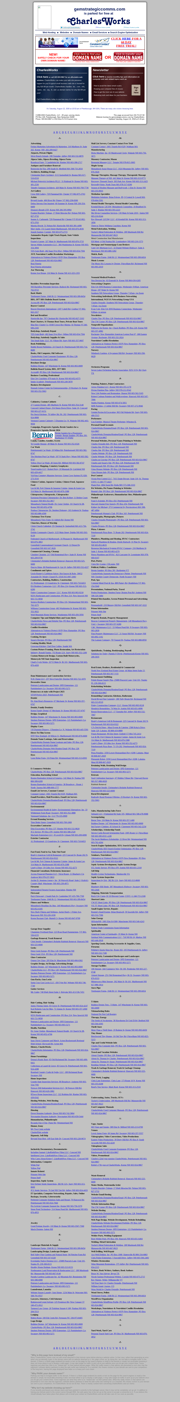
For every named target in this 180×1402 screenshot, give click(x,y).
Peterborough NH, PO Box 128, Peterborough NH (112, 466)
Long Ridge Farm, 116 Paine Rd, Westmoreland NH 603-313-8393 (59, 758)
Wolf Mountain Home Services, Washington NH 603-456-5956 (57, 615)
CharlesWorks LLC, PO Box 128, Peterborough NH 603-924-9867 (59, 970)
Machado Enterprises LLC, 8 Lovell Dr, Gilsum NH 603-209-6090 (59, 835)
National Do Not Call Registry (104, 1014)
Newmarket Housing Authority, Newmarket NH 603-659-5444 (57, 1116)
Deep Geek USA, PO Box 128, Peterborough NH (52, 954)
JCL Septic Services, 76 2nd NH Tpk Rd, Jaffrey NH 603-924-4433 (59, 1190)
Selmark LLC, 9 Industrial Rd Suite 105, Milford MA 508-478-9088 (119, 814)
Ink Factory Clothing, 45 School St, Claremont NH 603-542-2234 (118, 826)
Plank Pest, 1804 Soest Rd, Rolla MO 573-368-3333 (113, 485)
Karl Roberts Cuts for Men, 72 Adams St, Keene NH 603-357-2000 (59, 1009)
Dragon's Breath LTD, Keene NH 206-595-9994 (51, 210)
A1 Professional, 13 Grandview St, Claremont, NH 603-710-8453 (58, 583)
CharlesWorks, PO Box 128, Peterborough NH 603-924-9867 (56, 772)
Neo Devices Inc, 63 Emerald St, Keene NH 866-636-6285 (116, 280)
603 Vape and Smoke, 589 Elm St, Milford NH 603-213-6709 (117, 1127)
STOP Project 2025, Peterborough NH (47, 695)
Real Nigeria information (41, 267)
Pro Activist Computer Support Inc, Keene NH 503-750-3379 (56, 1206)
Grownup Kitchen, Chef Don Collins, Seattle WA (51, 646)
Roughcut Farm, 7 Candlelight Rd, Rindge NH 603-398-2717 (56, 162)
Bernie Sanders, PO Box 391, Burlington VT (110, 570)
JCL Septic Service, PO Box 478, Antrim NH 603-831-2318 (116, 868)
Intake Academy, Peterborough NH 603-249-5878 (51, 382)
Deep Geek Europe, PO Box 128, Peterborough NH (52, 951)
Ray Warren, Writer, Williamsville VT (107, 1280)
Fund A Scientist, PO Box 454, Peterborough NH (111, 501)
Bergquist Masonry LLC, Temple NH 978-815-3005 (113, 162)
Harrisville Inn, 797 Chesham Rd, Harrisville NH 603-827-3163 (57, 318)
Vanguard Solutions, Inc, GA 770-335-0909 (49, 816)
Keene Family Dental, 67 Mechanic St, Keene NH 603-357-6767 (58, 710)
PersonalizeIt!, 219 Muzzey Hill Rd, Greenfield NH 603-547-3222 (119, 605)
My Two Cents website (40, 1129)
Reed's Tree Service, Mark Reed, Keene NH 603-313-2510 (116, 1087)
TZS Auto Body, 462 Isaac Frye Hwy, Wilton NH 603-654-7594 (58, 251)
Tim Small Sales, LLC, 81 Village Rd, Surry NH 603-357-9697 (57, 340)
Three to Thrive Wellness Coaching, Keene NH (111, 226)
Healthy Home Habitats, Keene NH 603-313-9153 (52, 1267)
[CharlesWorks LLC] (44, 28)
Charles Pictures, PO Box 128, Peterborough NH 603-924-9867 (118, 526)
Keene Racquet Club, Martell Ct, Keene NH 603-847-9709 (55, 918)
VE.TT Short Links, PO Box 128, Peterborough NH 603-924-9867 (119, 906)
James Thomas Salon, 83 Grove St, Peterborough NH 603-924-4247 (59, 1006)
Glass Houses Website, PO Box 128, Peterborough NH (114, 469)
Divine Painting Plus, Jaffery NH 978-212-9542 (111, 390)
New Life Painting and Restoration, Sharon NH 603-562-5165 (117, 393)
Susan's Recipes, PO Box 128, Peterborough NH (51, 640)
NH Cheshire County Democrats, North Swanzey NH (113, 577)
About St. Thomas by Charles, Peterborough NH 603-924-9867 (117, 1058)
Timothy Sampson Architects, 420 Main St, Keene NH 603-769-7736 (60, 188)
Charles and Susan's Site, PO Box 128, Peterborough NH (115, 463)
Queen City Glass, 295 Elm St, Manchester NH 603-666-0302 (57, 960)
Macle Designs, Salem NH (42, 1229)
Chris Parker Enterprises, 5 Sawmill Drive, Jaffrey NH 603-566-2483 (120, 1258)
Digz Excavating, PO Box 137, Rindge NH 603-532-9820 (55, 829)
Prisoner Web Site (38, 1174)
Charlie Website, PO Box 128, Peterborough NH (111, 456)
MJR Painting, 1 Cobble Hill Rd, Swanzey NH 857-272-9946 (117, 406)
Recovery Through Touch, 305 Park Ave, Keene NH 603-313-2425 (119, 181)
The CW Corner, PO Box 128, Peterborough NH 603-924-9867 (118, 321)
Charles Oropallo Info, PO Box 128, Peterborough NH (114, 444)
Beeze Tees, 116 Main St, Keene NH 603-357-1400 (112, 820)
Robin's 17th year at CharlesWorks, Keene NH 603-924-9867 (117, 1165)
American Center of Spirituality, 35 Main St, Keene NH (114, 934)
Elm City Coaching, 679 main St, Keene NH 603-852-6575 (55, 378)
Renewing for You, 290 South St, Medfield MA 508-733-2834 (57, 169)
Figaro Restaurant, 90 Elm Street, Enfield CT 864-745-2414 (116, 734)
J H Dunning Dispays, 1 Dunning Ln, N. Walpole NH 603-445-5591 (59, 729)
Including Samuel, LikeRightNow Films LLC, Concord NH (56, 1152)
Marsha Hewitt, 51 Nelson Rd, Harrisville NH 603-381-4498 (56, 226)
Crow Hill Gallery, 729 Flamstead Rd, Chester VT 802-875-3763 (58, 194)
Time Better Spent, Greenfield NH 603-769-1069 (51, 822)
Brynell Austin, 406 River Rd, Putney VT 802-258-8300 (54, 200)
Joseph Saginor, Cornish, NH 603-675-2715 (49, 232)
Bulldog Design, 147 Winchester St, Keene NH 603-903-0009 (57, 366)
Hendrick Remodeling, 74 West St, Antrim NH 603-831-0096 (117, 708)
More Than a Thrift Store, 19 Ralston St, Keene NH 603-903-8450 (119, 1030)
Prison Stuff (36, 1178)
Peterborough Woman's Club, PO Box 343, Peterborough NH (117, 513)
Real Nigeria (36, 264)
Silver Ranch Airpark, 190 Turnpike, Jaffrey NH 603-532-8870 (57, 156)
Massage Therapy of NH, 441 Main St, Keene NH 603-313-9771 (118, 178)
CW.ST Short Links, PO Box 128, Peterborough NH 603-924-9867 (119, 902)
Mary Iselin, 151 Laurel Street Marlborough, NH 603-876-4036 (57, 229)
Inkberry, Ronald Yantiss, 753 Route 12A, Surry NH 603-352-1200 (59, 653)
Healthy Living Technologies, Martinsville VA (110, 874)
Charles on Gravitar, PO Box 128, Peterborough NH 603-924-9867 (119, 460)
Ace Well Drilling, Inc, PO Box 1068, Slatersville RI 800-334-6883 (119, 1254)
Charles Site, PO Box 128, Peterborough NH (110, 447)
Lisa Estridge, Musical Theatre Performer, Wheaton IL (113, 422)
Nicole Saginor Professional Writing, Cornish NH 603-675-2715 (118, 1277)
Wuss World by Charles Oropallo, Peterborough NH (113, 1289)
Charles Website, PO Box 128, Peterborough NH (111, 453)
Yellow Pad (35, 1168)
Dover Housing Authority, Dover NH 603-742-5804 (52, 1113)
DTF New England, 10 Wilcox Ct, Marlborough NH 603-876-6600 (59, 736)
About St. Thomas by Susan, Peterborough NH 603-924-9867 (117, 1062)
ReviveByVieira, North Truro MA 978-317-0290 (111, 184)
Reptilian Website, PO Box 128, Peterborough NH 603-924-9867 (118, 1065)
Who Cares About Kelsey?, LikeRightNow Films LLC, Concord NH (59, 1159)
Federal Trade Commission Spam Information (110, 928)
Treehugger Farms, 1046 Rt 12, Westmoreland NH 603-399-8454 (58, 296)
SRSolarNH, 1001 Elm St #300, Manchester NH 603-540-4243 (117, 921)
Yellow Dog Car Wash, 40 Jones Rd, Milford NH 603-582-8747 (57, 463)
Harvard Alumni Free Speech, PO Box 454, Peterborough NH (117, 504)
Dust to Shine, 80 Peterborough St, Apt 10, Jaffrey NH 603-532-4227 (60, 567)
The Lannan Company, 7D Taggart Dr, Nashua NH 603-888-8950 (119, 640)
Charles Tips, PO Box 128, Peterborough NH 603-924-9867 (116, 318)
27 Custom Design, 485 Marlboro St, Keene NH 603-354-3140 (57, 405)
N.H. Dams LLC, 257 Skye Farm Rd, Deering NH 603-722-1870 (58, 679)
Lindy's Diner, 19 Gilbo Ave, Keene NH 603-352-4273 (54, 868)
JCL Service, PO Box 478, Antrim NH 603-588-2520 (53, 832)
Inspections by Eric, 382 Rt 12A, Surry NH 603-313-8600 (115, 880)
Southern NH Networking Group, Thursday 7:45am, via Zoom (117, 293)
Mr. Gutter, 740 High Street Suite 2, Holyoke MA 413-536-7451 (57, 992)
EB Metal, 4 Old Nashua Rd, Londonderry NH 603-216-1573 (117, 241)
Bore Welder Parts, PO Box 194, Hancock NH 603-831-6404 (117, 1239)
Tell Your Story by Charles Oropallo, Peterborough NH (114, 1283)
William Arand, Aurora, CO (102, 1286)
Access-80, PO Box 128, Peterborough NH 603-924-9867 (55, 303)
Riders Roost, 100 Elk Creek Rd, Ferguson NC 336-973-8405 (56, 1318)
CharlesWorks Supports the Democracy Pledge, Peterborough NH (118, 573)
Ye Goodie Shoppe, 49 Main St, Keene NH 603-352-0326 (55, 444)
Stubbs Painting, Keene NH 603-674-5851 (109, 403)
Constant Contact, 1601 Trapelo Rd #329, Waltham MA (54, 794)
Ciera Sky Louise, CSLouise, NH (105, 564)
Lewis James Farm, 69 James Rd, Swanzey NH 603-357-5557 (117, 1133)
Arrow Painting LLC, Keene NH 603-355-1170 (111, 387)
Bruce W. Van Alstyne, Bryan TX (105, 1273)
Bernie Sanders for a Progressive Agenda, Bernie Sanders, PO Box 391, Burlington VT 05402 (71, 435)
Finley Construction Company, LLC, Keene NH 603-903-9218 (57, 592)
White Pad (35, 1165)
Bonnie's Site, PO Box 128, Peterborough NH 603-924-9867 (116, 491)
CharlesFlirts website (39, 1132)
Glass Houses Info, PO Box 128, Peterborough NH (112, 472)
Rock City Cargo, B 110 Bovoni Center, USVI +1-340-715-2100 (118, 896)
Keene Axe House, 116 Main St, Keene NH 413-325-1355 (55, 273)
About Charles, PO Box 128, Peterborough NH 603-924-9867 (117, 1055)
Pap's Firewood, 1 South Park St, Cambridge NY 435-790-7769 (57, 896)
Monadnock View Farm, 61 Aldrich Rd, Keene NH (52, 520)
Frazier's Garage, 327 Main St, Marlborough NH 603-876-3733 (57, 241)
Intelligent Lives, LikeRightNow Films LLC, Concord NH (55, 1155)
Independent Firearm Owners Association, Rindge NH (53, 890)
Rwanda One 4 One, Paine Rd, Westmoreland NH (52, 1123)
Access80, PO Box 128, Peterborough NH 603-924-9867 (55, 372)
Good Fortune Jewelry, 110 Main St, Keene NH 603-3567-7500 (57, 1226)
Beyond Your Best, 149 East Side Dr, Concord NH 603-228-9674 (58, 1139)
